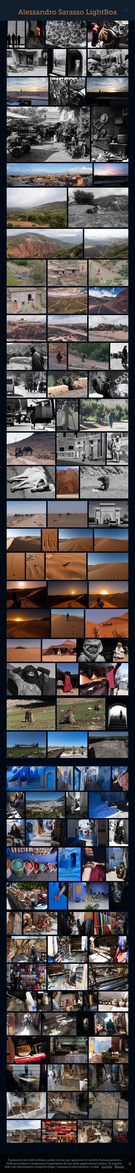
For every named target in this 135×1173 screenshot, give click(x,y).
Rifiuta (119, 1166)
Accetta (107, 1166)
